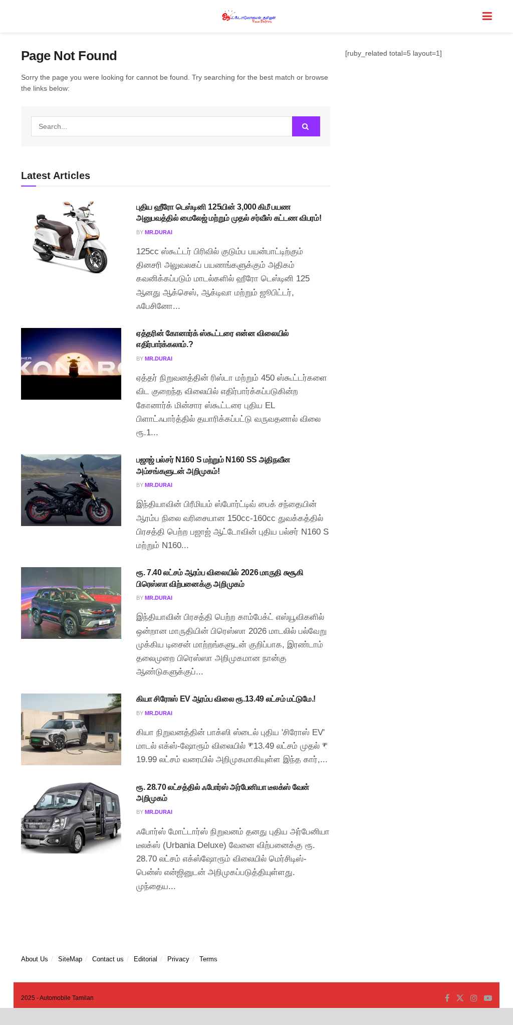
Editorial (145, 959)
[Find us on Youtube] (488, 998)
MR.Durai (158, 232)
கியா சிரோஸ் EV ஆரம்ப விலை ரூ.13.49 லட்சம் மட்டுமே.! (226, 699)
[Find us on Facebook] (447, 998)
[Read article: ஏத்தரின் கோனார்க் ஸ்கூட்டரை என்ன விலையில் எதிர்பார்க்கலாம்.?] (71, 364)
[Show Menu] (487, 16)
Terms (208, 959)
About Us (34, 959)
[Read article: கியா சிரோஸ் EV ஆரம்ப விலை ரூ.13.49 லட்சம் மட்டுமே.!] (71, 729)
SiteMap (70, 959)
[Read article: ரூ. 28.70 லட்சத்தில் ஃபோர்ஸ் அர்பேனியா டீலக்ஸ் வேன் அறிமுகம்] (71, 817)
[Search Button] (306, 126)
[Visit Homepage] (249, 16)
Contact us (108, 959)
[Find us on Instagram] (473, 998)
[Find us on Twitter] (460, 998)
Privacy (178, 959)
